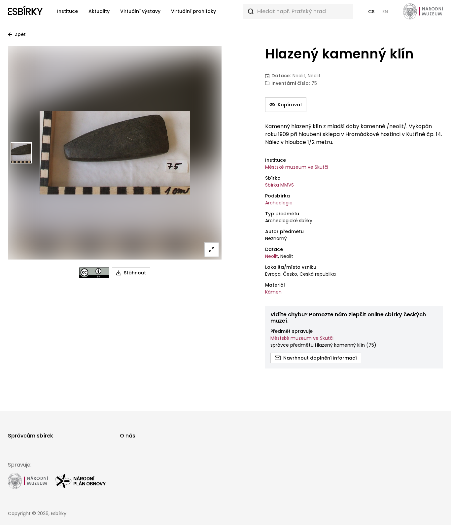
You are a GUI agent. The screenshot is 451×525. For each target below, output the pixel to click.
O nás (127, 435)
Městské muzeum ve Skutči (296, 167)
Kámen (273, 292)
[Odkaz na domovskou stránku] (25, 12)
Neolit (271, 256)
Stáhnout (135, 272)
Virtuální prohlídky (193, 11)
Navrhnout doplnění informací (320, 358)
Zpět (20, 34)
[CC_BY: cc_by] (94, 272)
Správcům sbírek (30, 435)
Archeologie (279, 202)
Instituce (67, 11)
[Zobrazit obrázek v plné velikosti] (211, 249)
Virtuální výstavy (140, 11)
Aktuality (99, 11)
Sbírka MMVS (279, 185)
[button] (371, 11)
